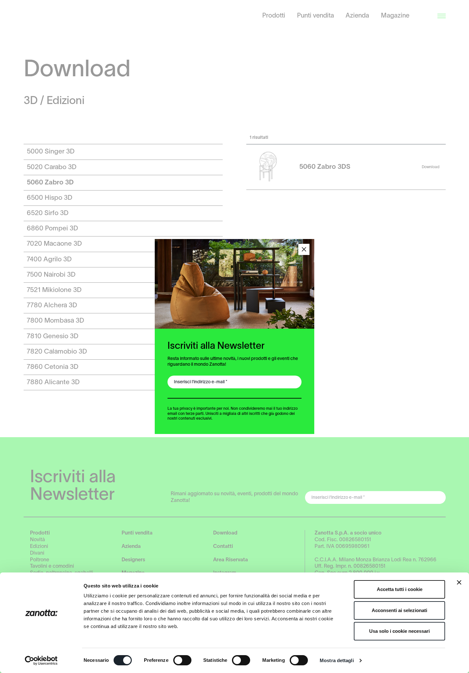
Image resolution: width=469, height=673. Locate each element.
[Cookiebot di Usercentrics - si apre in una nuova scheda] (41, 660)
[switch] (182, 660)
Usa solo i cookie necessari (399, 631)
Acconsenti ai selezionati (399, 610)
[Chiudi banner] (459, 582)
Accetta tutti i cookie (399, 589)
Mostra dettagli (337, 660)
